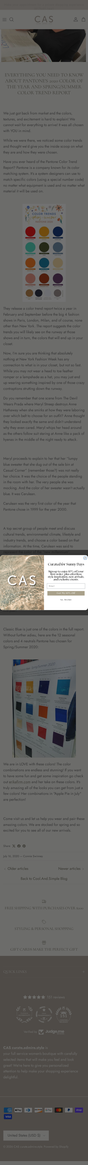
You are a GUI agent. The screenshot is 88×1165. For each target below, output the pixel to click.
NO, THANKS (66, 600)
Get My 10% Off (66, 593)
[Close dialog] (85, 558)
